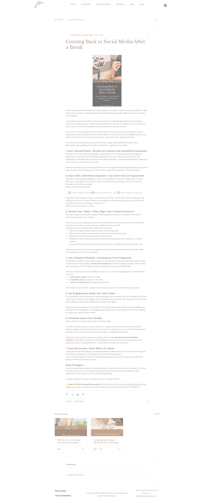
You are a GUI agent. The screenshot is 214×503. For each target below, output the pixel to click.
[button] (149, 222)
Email (71, 250)
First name (73, 261)
